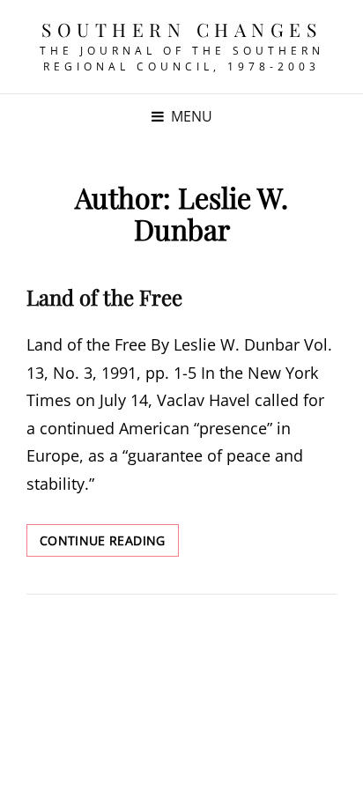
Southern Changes (181, 29)
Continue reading (109, 544)
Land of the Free (104, 297)
